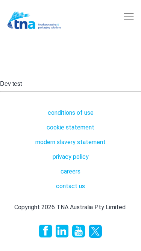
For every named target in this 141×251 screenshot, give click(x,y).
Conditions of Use (71, 112)
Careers (70, 171)
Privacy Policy (71, 156)
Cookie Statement (70, 127)
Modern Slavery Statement (70, 142)
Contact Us (70, 186)
